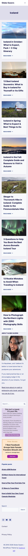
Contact (4, 526)
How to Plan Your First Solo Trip (13, 483)
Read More (8, 55)
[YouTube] (6, 519)
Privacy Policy (7, 534)
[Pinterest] (10, 519)
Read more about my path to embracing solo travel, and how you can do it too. (13, 390)
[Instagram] (3, 519)
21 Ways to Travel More (10, 488)
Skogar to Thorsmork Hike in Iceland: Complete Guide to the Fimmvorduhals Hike (13, 202)
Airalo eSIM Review (9, 469)
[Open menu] (25, 3)
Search (4, 506)
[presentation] (14, 30)
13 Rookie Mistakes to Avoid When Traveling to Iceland (13, 281)
